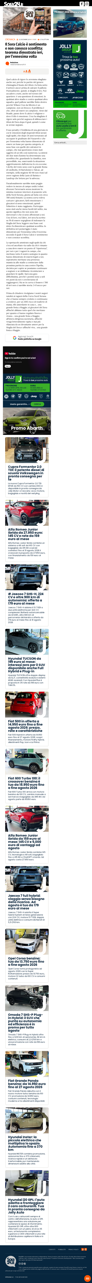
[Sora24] (82, 1249)
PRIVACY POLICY (73, 1249)
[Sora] (14, 6)
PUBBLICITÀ (62, 1249)
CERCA (37, 404)
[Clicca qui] (27, 360)
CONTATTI (52, 1249)
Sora (87, 1278)
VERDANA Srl (9, 1277)
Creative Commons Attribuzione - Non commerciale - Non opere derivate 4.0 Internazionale (52, 1259)
